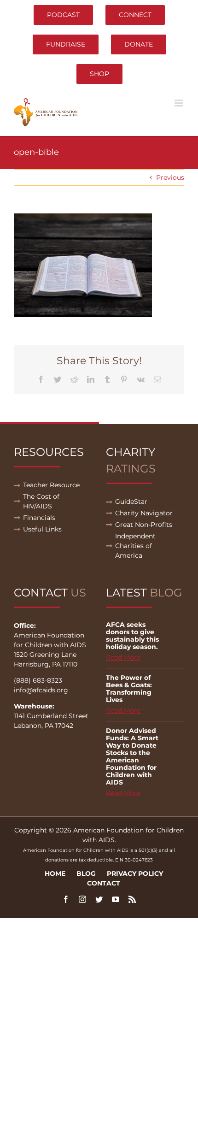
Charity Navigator (144, 513)
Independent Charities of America (135, 546)
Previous (170, 177)
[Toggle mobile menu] (179, 103)
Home (55, 873)
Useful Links (42, 529)
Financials (39, 517)
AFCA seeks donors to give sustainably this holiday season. (132, 635)
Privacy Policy (135, 873)
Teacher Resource (51, 485)
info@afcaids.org (41, 690)
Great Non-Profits (143, 524)
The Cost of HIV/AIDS (41, 501)
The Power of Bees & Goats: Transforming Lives (129, 688)
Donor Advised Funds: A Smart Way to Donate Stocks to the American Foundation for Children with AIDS (132, 756)
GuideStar (131, 501)
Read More (123, 657)
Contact (103, 883)
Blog (86, 873)
